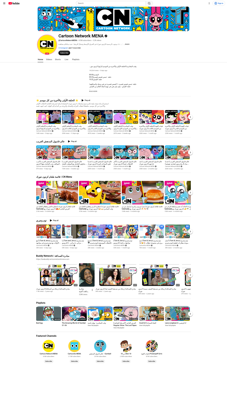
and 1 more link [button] (75, 48)
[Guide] (4, 3)
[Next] (190, 117)
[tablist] (113, 59)
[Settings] (209, 3)
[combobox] (111, 3)
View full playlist (93, 325)
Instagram (64, 48)
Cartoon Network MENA (43, 131)
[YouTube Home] (14, 3)
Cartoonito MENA (41, 245)
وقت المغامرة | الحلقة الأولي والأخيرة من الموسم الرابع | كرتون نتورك (112, 66)
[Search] (149, 3)
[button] (47, 44)
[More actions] (92, 290)
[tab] (40, 59)
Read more (93, 91)
